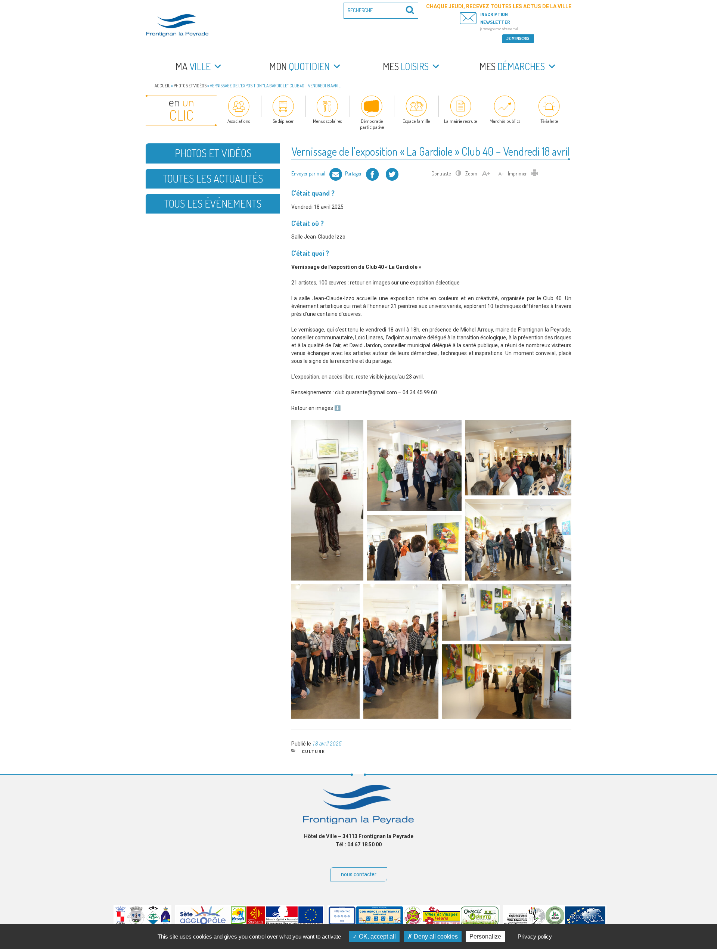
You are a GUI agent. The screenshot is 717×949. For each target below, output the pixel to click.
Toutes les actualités (213, 178)
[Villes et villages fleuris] (441, 923)
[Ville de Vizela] (136, 923)
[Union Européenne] (310, 923)
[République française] (282, 923)
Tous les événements (212, 203)
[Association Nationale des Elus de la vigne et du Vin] (555, 923)
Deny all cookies (435, 936)
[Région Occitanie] (255, 923)
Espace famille (416, 121)
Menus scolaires (327, 121)
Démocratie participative (372, 124)
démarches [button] (512, 66)
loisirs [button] (406, 66)
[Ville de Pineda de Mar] (153, 923)
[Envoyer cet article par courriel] (335, 173)
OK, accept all (376, 936)
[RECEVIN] (585, 923)
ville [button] (193, 66)
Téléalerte (549, 121)
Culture (313, 751)
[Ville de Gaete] (121, 923)
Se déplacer (283, 121)
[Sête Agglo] (203, 923)
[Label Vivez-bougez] (413, 923)
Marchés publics (505, 121)
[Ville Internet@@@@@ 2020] (342, 923)
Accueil (162, 85)
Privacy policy (535, 936)
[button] (327, 500)
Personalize (485, 936)
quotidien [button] (299, 66)
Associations (238, 121)
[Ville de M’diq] (165, 923)
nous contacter (358, 874)
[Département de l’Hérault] (238, 923)
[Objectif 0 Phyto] (480, 923)
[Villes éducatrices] (524, 923)
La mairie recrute (460, 121)
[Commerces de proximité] (379, 923)
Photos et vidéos (190, 85)
